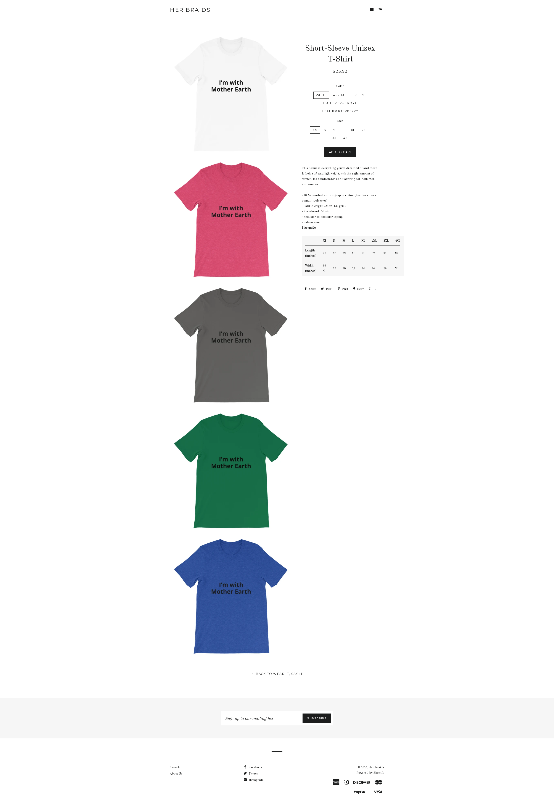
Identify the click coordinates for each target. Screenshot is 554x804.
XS (315, 130)
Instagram (256, 780)
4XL (346, 138)
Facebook (255, 767)
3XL (334, 138)
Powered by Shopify (370, 773)
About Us (176, 773)
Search (175, 767)
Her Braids (190, 9)
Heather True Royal (340, 103)
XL (353, 130)
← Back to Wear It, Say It (277, 674)
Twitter (253, 773)
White (321, 95)
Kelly (360, 95)
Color (340, 86)
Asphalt (340, 95)
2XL (365, 130)
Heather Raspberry (340, 111)
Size (340, 121)
